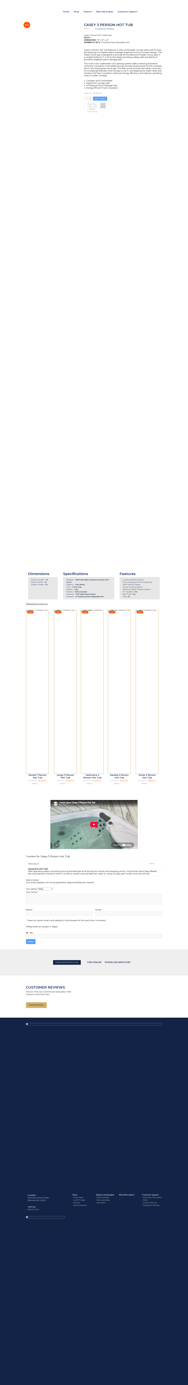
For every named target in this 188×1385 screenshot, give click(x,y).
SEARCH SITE (125, 2)
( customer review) (104, 29)
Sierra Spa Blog (103, 1200)
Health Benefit (103, 1197)
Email (98, 910)
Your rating (32, 889)
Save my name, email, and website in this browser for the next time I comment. (67, 920)
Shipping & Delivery (151, 1205)
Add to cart (100, 98)
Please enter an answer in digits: (42, 926)
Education (101, 1203)
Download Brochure (117, 962)
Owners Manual (150, 1203)
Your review (32, 892)
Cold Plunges (79, 1200)
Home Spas (78, 1197)
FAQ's (145, 1200)
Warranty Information (152, 1197)
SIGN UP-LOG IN (142, 2)
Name (29, 910)
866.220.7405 (33, 1210)
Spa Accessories (80, 1205)
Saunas (76, 1203)
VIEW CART (157, 2)
